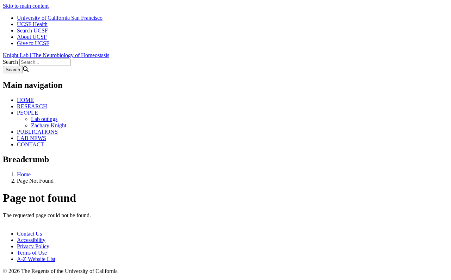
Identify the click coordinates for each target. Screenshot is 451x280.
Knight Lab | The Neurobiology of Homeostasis (56, 55)
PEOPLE (27, 113)
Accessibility (31, 240)
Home (24, 174)
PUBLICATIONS (37, 132)
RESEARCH (32, 106)
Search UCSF (32, 31)
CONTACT (30, 144)
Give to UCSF (33, 43)
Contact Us (29, 234)
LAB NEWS (31, 138)
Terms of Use (32, 253)
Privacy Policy (33, 246)
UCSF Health (32, 24)
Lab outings (44, 119)
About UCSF (32, 37)
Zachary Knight (48, 125)
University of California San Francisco (60, 18)
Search (10, 62)
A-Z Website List (36, 259)
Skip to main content (26, 6)
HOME (25, 100)
